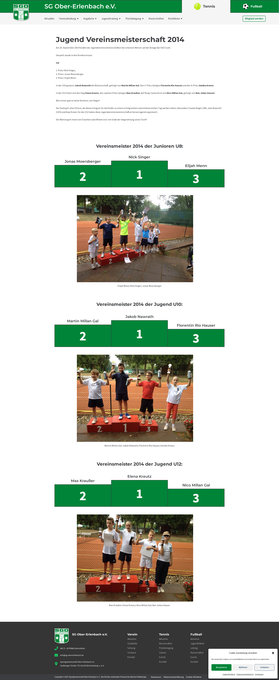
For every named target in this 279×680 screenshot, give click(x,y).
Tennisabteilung (67, 18)
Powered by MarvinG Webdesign (133, 677)
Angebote (88, 18)
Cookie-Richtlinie (229, 674)
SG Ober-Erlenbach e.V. (80, 6)
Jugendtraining (109, 18)
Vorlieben (264, 667)
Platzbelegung (133, 18)
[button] (273, 653)
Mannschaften (156, 18)
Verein (132, 634)
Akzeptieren (221, 667)
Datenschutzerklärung (245, 674)
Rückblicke (174, 18)
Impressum (259, 674)
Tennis (209, 6)
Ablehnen (243, 667)
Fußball (256, 6)
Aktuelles (49, 18)
